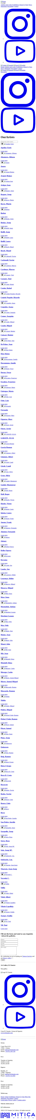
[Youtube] (19, 62)
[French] (16, 65)
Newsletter (10, 6)
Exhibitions (15, 5)
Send (2, 960)
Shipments (4, 6)
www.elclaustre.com (7, 1033)
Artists (6, 1097)
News (30, 5)
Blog (26, 1097)
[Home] (3, 1)
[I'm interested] (2, 144)
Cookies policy (21, 1100)
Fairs (26, 5)
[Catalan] (4, 65)
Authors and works (6, 5)
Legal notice (4, 1100)
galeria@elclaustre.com (11, 1050)
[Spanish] (10, 65)
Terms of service (27, 956)
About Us (22, 5)
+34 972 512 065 (10, 1076)
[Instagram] (19, 39)
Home (2, 67)
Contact (16, 6)
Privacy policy (7, 958)
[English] (22, 65)
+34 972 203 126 (10, 1051)
